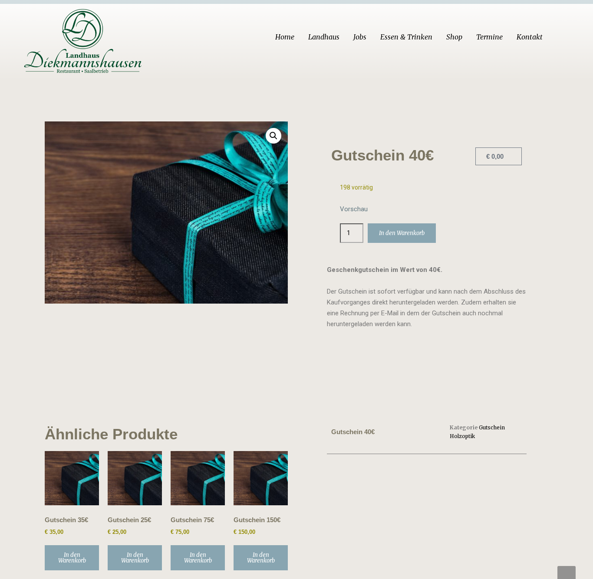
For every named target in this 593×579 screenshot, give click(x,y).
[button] (273, 136)
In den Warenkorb (402, 233)
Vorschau (354, 209)
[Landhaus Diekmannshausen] (84, 38)
